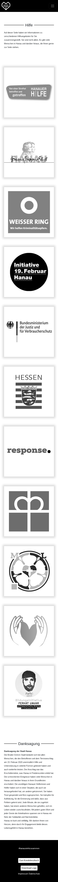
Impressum (23, 874)
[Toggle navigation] (52, 6)
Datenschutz (34, 874)
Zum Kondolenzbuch (29, 860)
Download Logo (29, 868)
